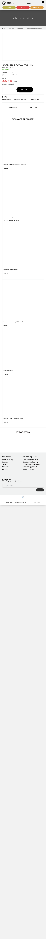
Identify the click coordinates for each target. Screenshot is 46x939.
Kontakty (5, 469)
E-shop (9, 7)
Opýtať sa (33, 107)
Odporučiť (12, 107)
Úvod (3, 28)
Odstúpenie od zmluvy (30, 462)
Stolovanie (20, 28)
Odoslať (40, 490)
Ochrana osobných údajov (31, 464)
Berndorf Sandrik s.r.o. (8, 3)
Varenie (4, 464)
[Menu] (28, 2)
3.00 (4, 84)
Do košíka (24, 89)
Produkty (11, 28)
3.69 (5, 81)
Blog (23, 7)
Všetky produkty (7, 459)
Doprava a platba (28, 469)
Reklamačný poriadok (30, 467)
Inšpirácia (36, 7)
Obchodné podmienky (30, 459)
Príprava (5, 462)
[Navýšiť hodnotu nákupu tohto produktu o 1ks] (11, 88)
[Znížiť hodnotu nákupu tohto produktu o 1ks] (11, 91)
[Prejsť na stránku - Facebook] (4, 473)
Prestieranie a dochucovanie (34, 28)
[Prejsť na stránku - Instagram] (7, 473)
